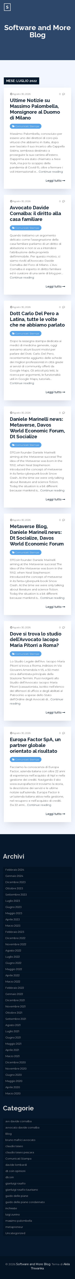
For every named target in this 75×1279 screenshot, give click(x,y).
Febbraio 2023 (14, 931)
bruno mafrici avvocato (20, 1139)
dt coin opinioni (15, 1171)
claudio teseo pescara (19, 1152)
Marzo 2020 (13, 1093)
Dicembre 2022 (15, 938)
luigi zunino (12, 1214)
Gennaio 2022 (14, 994)
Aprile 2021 (12, 1049)
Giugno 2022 (13, 962)
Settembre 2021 (15, 1018)
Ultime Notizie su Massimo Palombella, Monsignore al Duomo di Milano (35, 108)
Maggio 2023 (13, 913)
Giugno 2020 (13, 1074)
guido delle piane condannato (25, 1202)
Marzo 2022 (12, 981)
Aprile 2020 (12, 1087)
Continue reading (51, 171)
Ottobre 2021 (13, 1012)
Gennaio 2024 (14, 875)
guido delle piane (16, 1195)
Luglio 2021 (12, 1031)
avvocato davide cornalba (22, 1127)
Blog (8, 1133)
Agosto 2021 (13, 1025)
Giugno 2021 (13, 1037)
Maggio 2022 (13, 969)
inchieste (11, 1208)
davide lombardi (16, 1164)
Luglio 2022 (12, 956)
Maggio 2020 (13, 1081)
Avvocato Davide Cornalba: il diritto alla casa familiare (35, 213)
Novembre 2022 (15, 944)
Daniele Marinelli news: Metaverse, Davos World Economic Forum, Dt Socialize (37, 427)
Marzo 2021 (12, 1056)
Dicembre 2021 (15, 1000)
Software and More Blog (37, 31)
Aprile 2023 (12, 919)
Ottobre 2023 (14, 888)
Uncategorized (15, 1233)
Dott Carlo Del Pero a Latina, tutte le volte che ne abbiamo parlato (37, 319)
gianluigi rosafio (15, 1183)
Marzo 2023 (12, 925)
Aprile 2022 (12, 975)
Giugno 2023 (13, 907)
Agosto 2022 (13, 950)
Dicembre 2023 (15, 882)
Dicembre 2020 (15, 1062)
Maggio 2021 (13, 1043)
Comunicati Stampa (27, 126)
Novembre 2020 (16, 1068)
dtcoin (9, 1177)
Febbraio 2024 (14, 869)
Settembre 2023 (16, 894)
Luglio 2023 (12, 900)
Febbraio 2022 (14, 987)
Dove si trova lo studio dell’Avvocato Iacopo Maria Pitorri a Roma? (35, 639)
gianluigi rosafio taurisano (21, 1189)
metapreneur (14, 1226)
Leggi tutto (54, 180)
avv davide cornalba (18, 1121)
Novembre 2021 (15, 1006)
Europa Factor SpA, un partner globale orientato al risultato (35, 745)
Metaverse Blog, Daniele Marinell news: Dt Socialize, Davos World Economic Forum (37, 534)
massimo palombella (18, 1220)
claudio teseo (14, 1146)
